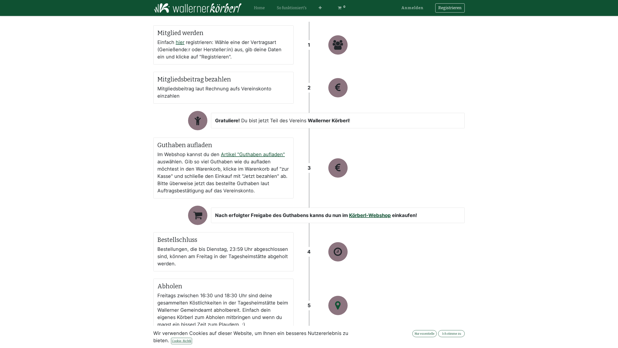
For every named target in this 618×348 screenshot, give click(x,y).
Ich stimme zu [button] (451, 333)
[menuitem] (259, 8)
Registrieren (450, 8)
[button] (320, 8)
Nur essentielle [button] (424, 333)
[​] (338, 305)
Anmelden (412, 8)
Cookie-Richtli (181, 341)
